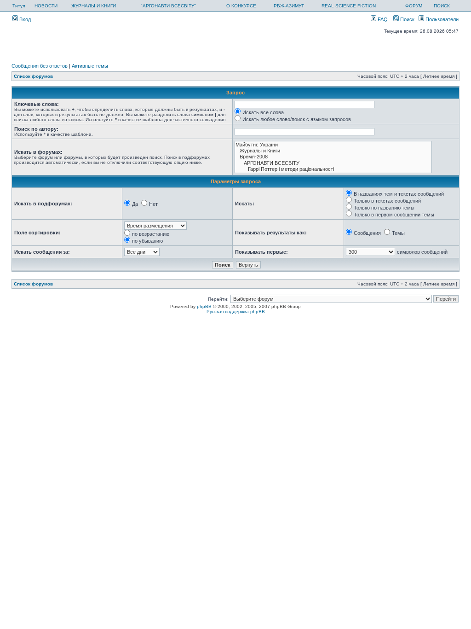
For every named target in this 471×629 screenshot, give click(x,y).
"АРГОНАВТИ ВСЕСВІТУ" (168, 5)
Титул (18, 5)
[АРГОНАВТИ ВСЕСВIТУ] (333, 163)
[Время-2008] (333, 157)
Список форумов (33, 76)
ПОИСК (442, 5)
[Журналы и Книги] (333, 151)
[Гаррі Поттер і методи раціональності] (333, 169)
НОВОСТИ (45, 5)
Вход (24, 19)
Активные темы (90, 66)
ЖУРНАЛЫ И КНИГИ (93, 5)
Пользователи (441, 19)
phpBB (204, 306)
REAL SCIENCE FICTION (349, 5)
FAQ (382, 19)
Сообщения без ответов (39, 66)
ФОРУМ (413, 5)
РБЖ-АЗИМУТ (289, 5)
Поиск (406, 19)
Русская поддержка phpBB (236, 311)
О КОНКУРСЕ (241, 5)
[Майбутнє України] (333, 145)
